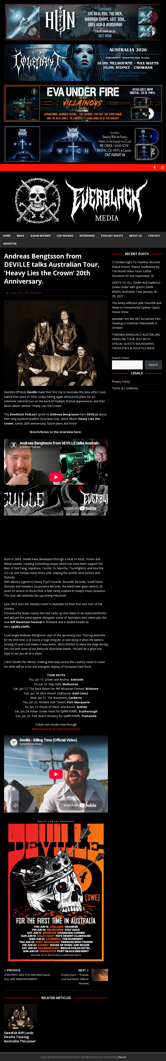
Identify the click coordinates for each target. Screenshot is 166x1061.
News (20, 235)
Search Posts (120, 358)
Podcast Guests (112, 235)
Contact (154, 235)
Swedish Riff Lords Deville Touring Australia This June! (20, 1037)
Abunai (122, 1057)
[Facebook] (154, 167)
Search (153, 365)
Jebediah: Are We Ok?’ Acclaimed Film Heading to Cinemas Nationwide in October (136, 323)
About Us (135, 235)
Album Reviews (40, 235)
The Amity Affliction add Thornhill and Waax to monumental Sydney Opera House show (136, 307)
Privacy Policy (121, 381)
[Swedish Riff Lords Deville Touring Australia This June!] (20, 1016)
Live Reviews (65, 235)
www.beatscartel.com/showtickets (56, 729)
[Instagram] (162, 167)
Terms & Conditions (125, 388)
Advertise (10, 243)
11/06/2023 (16, 293)
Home (7, 235)
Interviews (87, 235)
